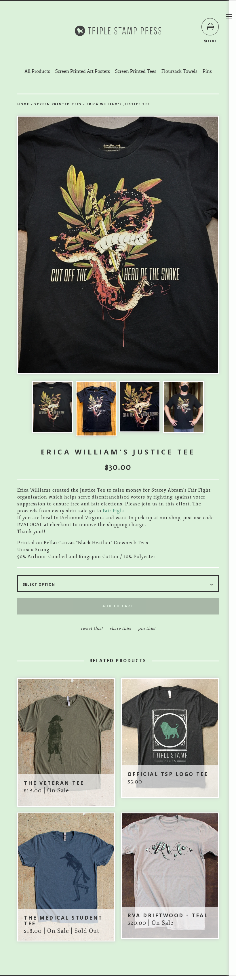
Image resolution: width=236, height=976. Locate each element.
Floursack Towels (179, 71)
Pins (207, 71)
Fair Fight (114, 511)
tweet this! (92, 628)
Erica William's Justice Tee (118, 104)
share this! (120, 628)
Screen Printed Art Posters (82, 71)
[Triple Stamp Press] (118, 31)
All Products (37, 71)
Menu (229, 16)
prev (67, 245)
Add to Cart (118, 606)
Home (23, 104)
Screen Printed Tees (135, 71)
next (168, 245)
